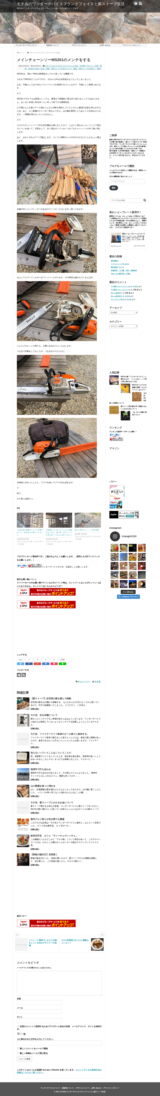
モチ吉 (97, 682)
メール (20, 1008)
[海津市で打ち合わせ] (23, 774)
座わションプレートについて (133, 234)
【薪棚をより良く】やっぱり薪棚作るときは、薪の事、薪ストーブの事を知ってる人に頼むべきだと (59, 532)
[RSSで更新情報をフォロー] (140, 3)
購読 (114, 188)
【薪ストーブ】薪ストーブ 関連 (64, 69)
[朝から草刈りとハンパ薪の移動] (88, 520)
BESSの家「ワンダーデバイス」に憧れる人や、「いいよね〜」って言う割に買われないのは (134, 379)
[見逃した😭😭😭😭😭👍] (114, 548)
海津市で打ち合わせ (41, 769)
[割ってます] (142, 557)
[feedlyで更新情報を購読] (136, 3)
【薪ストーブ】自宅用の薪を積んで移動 (51, 698)
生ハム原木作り (116, 293)
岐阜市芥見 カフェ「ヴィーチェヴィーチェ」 (54, 835)
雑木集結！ (115, 261)
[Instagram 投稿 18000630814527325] (124, 566)
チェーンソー (84, 682)
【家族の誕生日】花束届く (44, 854)
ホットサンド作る (117, 299)
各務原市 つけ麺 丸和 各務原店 (124, 270)
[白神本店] (124, 548)
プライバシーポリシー (131, 45)
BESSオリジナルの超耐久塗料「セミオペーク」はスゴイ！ (139, 387)
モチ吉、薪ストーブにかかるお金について (52, 802)
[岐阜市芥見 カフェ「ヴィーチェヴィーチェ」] (23, 841)
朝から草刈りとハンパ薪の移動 (87, 530)
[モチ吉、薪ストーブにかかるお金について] (23, 807)
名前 (19, 999)
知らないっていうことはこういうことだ (51, 752)
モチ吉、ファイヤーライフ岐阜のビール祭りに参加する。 (60, 734)
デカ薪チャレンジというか (120, 286)
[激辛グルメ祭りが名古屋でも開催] (23, 824)
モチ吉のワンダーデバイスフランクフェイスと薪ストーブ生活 (71, 4)
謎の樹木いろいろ (117, 267)
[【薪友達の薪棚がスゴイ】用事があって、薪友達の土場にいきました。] (30, 520)
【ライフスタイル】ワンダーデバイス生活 (61, 66)
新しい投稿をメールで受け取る (34, 1053)
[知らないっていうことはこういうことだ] (23, 758)
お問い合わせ (105, 45)
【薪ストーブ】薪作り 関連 (89, 69)
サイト (20, 1017)
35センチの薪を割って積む (121, 274)
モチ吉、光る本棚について (44, 715)
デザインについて (79, 45)
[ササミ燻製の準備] (133, 566)
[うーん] (133, 548)
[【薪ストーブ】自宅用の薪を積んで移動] (23, 703)
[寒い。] (114, 566)
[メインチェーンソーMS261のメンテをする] (46, 663)
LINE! (62, 660)
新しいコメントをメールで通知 (34, 1048)
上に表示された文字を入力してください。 (36, 1039)
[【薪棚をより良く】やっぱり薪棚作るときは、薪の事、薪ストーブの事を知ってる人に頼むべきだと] (59, 520)
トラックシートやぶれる (120, 264)
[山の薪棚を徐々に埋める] (23, 791)
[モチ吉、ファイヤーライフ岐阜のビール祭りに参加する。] (23, 739)
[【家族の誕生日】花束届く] (23, 859)
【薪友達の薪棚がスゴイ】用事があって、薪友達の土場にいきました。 (30, 532)
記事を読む (35, 709)
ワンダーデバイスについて (26, 45)
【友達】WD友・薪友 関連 (39, 69)
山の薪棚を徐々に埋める (43, 786)
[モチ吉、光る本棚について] (23, 720)
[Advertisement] (38, 630)
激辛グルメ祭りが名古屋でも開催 (47, 819)
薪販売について (52, 45)
